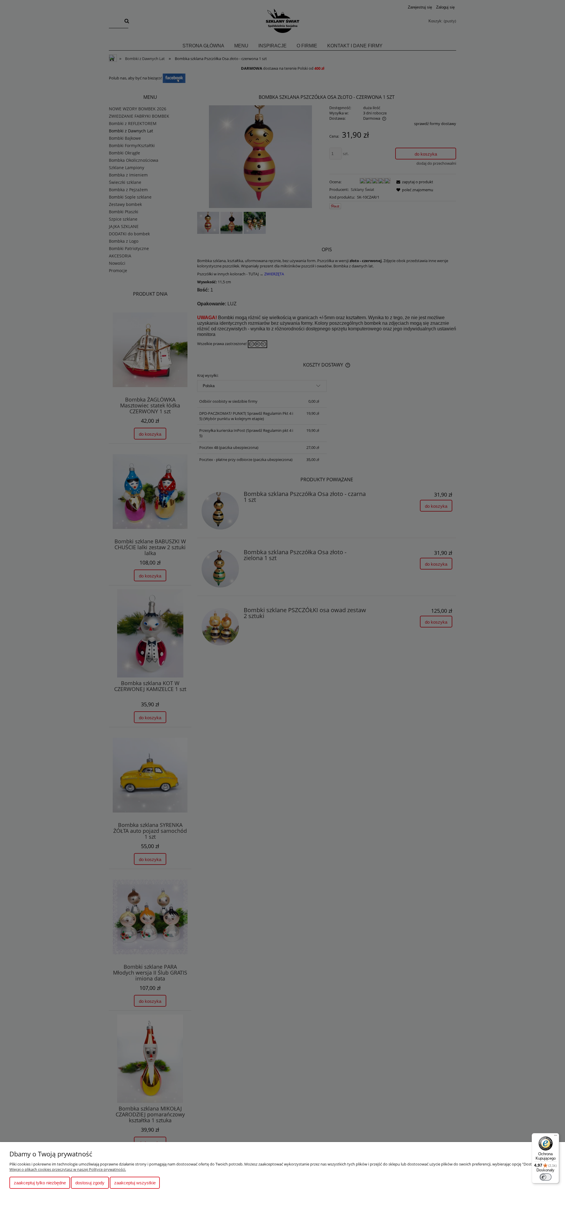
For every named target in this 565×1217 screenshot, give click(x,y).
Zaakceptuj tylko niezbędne (40, 1182)
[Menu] (555, 1136)
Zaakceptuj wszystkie (135, 1182)
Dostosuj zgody (89, 1182)
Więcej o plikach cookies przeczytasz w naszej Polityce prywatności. (67, 1169)
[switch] (545, 1177)
